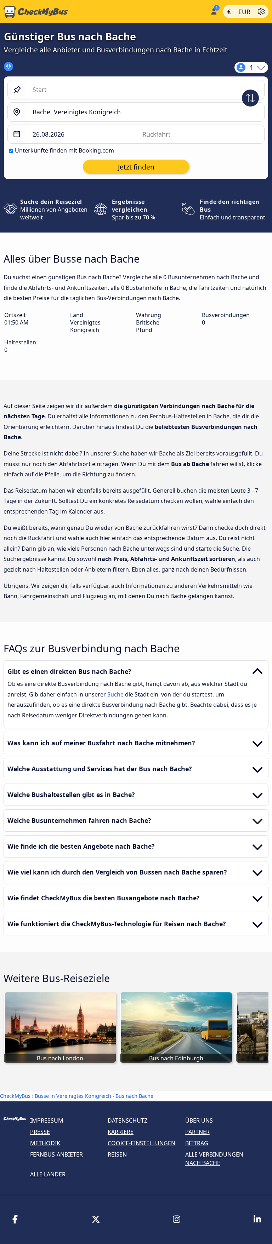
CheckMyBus (15, 1096)
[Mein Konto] (213, 10)
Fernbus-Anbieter (56, 1154)
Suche (116, 694)
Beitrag (196, 1143)
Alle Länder (48, 1174)
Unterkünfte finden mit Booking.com (64, 150)
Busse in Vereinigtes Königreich (73, 1096)
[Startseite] (103, 11)
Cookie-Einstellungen (141, 1143)
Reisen (117, 1154)
